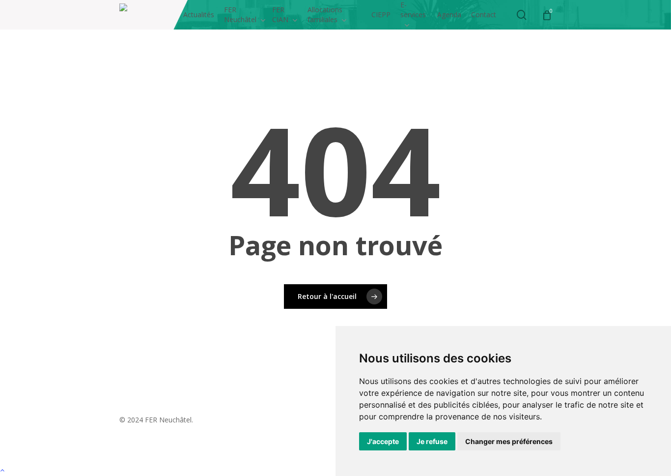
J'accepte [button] (383, 441)
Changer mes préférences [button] (509, 441)
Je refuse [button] (432, 441)
